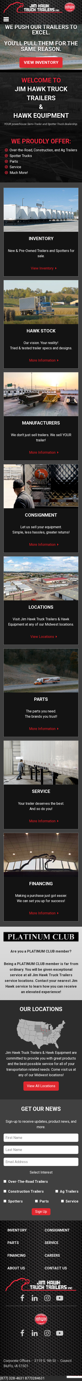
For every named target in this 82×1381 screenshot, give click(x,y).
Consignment (57, 1230)
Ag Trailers (69, 1191)
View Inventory (41, 62)
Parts (14, 161)
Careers (52, 1255)
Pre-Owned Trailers (34, 251)
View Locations (42, 637)
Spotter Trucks (21, 156)
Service (15, 167)
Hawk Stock (41, 331)
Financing (41, 883)
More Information (42, 360)
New (11, 251)
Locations (41, 607)
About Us (16, 1268)
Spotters (62, 251)
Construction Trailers (26, 1191)
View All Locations (41, 1086)
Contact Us (56, 1268)
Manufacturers (41, 423)
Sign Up (41, 1212)
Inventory (41, 238)
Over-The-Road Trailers (28, 1181)
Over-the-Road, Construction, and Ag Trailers (43, 150)
